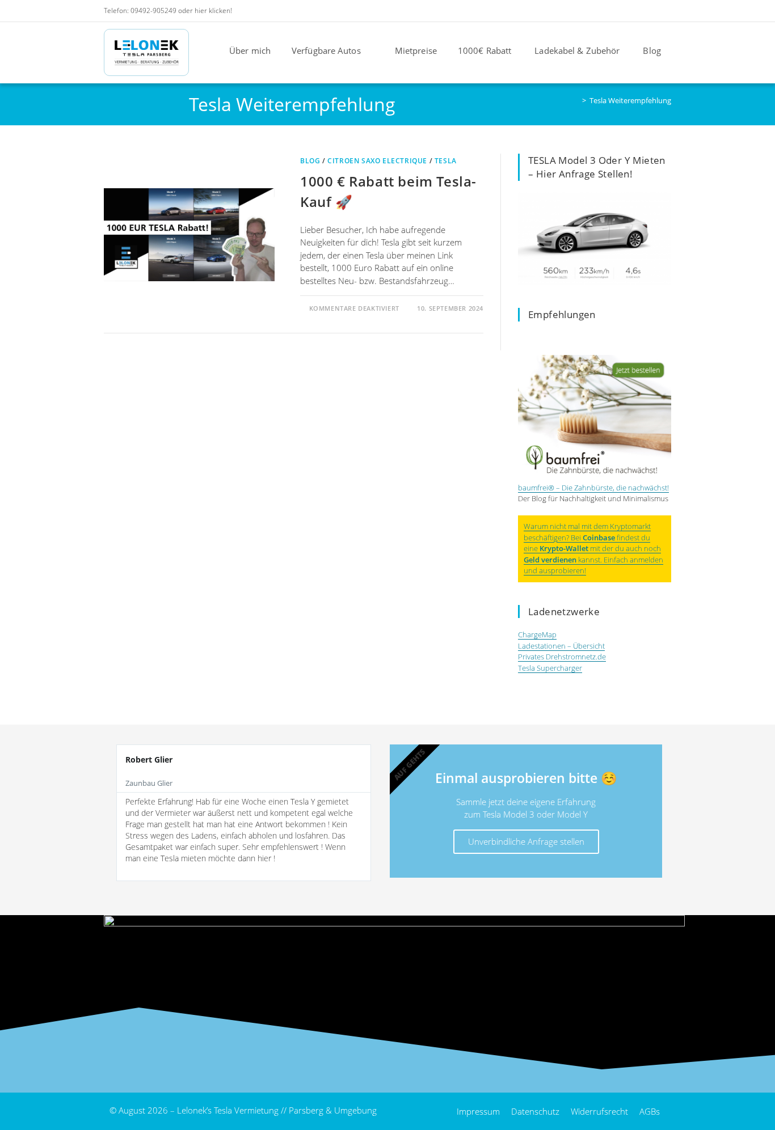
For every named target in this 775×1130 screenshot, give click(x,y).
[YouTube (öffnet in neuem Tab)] (636, 10)
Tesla (446, 161)
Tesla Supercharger (550, 668)
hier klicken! (213, 10)
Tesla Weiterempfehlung (630, 100)
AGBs (649, 1111)
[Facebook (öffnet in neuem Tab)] (605, 10)
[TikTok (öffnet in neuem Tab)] (665, 10)
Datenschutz (535, 1111)
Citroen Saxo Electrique (377, 161)
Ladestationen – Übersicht (561, 646)
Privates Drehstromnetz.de (562, 656)
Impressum (478, 1111)
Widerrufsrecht (599, 1111)
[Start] (576, 100)
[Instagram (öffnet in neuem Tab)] (621, 10)
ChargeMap (537, 634)
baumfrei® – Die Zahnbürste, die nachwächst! (593, 488)
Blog (310, 161)
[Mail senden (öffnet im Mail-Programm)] (651, 10)
